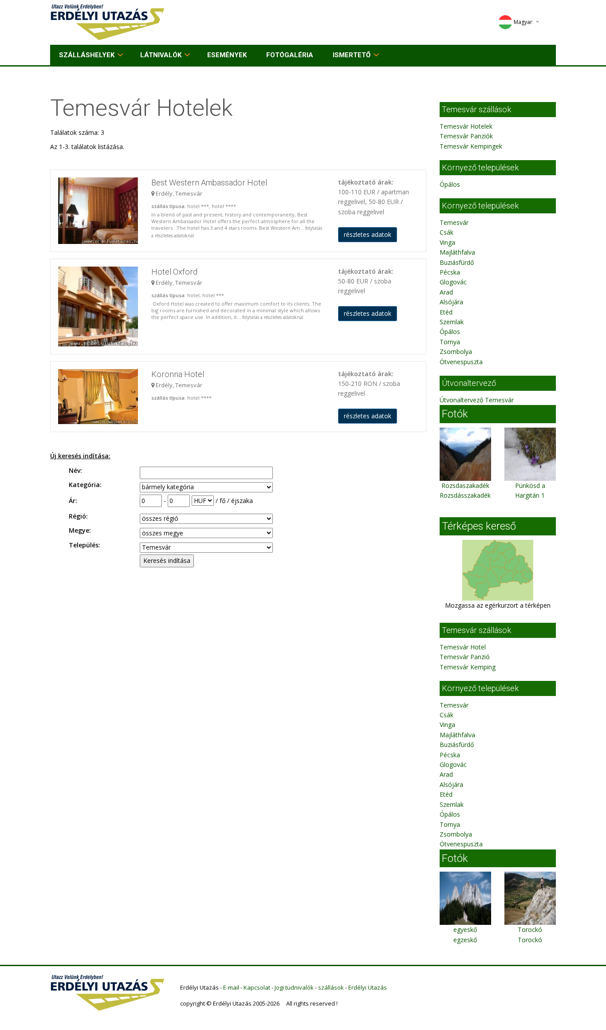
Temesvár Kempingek (471, 146)
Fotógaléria (289, 55)
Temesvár (454, 222)
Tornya (450, 342)
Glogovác (453, 282)
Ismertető (351, 55)
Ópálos (450, 184)
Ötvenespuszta (461, 362)
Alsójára (451, 302)
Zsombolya (456, 351)
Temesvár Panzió (465, 657)
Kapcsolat (257, 987)
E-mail (231, 987)
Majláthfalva (457, 252)
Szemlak (452, 322)
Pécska (450, 272)
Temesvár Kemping (468, 667)
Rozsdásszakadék (465, 495)
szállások (331, 987)
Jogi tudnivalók (294, 987)
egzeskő (465, 940)
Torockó (530, 929)
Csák (446, 232)
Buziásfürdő (457, 262)
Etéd (446, 312)
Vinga (447, 242)
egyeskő (465, 929)
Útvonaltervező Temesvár (477, 400)
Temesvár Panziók (466, 136)
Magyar (523, 22)
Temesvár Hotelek (466, 126)
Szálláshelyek (86, 55)
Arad (446, 292)
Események (227, 55)
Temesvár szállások (476, 109)
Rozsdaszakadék (465, 485)
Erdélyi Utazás (367, 987)
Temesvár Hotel (463, 647)
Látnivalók (160, 55)
